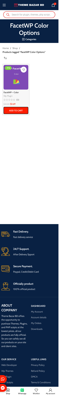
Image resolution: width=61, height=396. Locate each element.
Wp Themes (7, 370)
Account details (38, 317)
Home (6, 48)
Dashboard (38, 305)
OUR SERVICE (8, 359)
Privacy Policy (38, 365)
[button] (16, 110)
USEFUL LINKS (38, 359)
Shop (15, 48)
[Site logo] (29, 4)
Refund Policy (38, 370)
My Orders (36, 323)
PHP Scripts (7, 382)
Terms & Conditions (41, 382)
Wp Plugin (8, 96)
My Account (37, 311)
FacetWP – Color (11, 92)
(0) (17, 100)
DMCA (34, 376)
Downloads (37, 329)
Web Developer (9, 365)
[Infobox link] (29, 234)
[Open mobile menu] (4, 5)
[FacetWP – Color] (16, 77)
